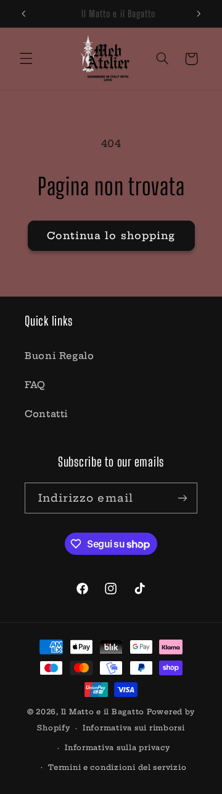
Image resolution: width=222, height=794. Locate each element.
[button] (26, 58)
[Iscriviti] (182, 498)
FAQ (35, 385)
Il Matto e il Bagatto (102, 711)
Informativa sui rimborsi (134, 728)
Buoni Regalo (59, 355)
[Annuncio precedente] (23, 13)
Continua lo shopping (111, 235)
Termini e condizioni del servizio (117, 767)
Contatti (46, 414)
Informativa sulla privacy (117, 747)
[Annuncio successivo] (198, 13)
